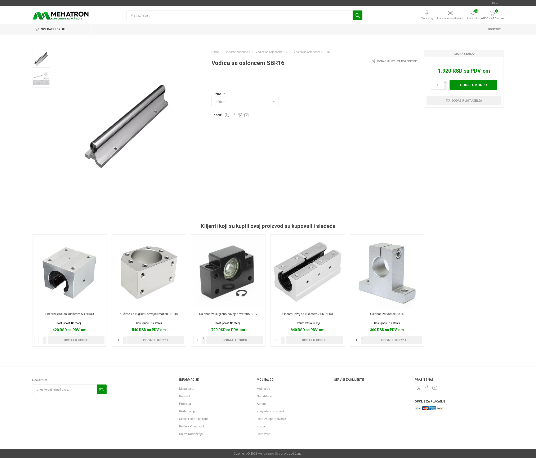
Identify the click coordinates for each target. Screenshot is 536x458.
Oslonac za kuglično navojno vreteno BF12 (228, 314)
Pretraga (357, 15)
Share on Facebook (233, 115)
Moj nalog (427, 18)
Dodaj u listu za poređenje (397, 61)
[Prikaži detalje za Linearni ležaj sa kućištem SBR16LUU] (308, 272)
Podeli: (216, 115)
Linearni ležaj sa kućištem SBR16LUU (307, 314)
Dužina (216, 94)
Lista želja (263, 434)
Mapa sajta (186, 389)
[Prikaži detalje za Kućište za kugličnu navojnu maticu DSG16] (149, 272)
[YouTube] (434, 387)
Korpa (261, 426)
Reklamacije (187, 411)
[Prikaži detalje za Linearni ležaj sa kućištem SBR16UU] (69, 272)
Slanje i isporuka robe (194, 419)
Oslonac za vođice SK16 (387, 314)
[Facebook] (426, 387)
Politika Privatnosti (192, 426)
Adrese (262, 404)
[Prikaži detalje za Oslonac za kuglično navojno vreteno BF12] (228, 272)
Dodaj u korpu (473, 85)
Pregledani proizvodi (270, 411)
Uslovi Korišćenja (191, 434)
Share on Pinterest (240, 115)
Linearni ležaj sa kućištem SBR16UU (69, 314)
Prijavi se (102, 389)
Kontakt (184, 396)
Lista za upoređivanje (450, 18)
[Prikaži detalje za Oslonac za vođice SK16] (387, 272)
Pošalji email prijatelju (246, 115)
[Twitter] (418, 388)
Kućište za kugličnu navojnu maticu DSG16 (149, 314)
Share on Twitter (227, 115)
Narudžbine (264, 396)
